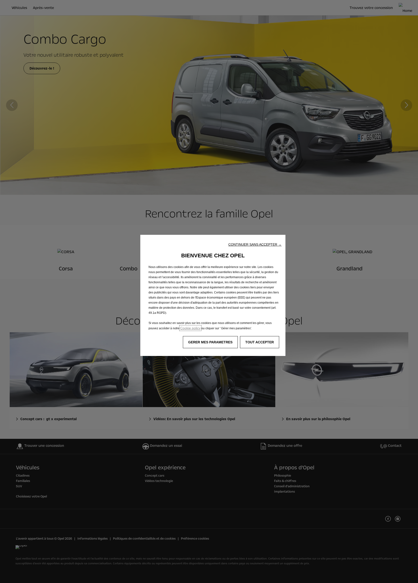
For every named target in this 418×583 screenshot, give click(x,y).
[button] (255, 244)
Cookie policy (190, 328)
